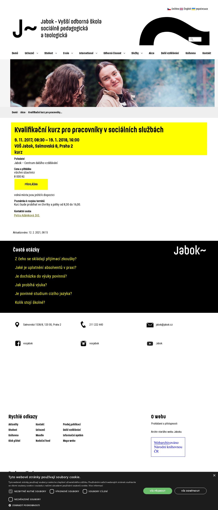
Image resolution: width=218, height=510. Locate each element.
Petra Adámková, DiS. (27, 215)
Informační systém (73, 435)
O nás (66, 53)
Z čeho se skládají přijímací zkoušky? (45, 258)
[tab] (109, 259)
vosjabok (28, 343)
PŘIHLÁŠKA (31, 184)
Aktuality (13, 424)
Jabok (159, 343)
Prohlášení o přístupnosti (164, 423)
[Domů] (58, 28)
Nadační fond (43, 440)
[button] (73, 505)
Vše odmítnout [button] (190, 490)
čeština (175, 8)
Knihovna (191, 53)
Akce (151, 53)
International (86, 53)
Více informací (96, 485)
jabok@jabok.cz (164, 324)
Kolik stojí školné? (30, 302)
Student (48, 53)
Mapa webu (69, 440)
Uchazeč (29, 53)
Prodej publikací (72, 424)
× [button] (214, 475)
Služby (135, 53)
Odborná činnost (112, 53)
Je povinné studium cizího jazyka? (43, 293)
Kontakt (207, 53)
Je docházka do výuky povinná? (41, 276)
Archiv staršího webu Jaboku (166, 431)
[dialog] (109, 491)
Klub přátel (14, 440)
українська (202, 8)
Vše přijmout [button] (157, 490)
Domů (15, 53)
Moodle (40, 435)
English (187, 8)
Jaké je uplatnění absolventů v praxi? (45, 267)
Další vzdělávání (170, 53)
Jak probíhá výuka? (31, 285)
